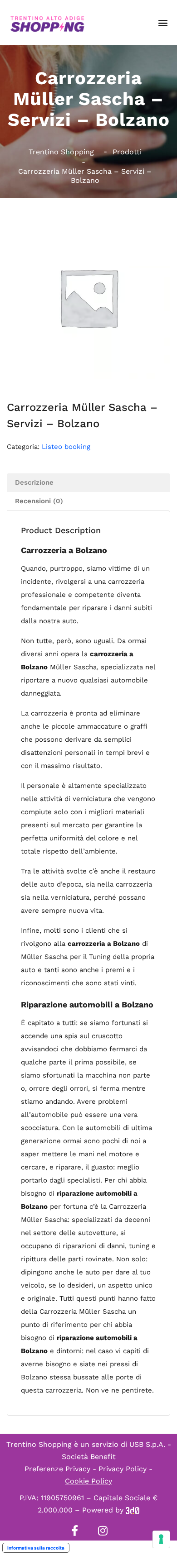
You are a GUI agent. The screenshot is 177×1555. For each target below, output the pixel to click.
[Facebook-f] (74, 1530)
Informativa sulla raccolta (35, 1547)
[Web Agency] (132, 1510)
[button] (162, 22)
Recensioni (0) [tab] (39, 501)
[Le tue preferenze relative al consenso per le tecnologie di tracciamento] (161, 1539)
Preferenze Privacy (57, 1468)
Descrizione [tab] (34, 482)
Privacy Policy (122, 1468)
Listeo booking (66, 447)
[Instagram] (102, 1530)
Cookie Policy (88, 1481)
